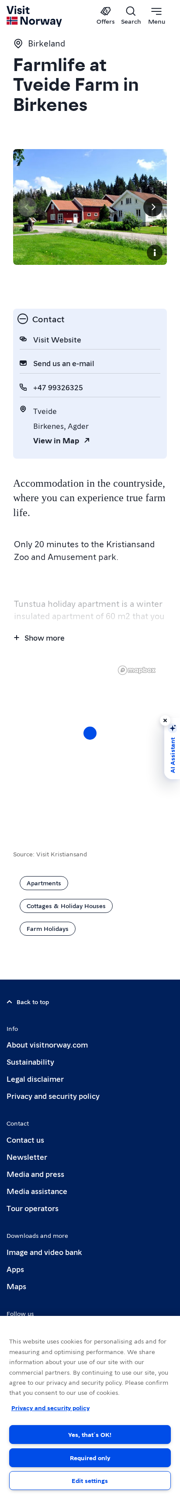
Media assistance (37, 1191)
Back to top (33, 1001)
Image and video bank (44, 1252)
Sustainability (30, 1061)
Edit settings (90, 1480)
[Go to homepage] (35, 16)
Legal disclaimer (35, 1078)
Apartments (44, 883)
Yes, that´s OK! (89, 1434)
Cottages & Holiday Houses (66, 905)
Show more (44, 637)
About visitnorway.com (47, 1044)
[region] (90, 1406)
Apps (15, 1269)
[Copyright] (155, 252)
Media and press (35, 1174)
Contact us (25, 1139)
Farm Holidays (48, 928)
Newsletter (27, 1156)
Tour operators (33, 1208)
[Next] (153, 207)
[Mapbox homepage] (137, 670)
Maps (16, 1286)
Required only (90, 1457)
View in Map (56, 440)
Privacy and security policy (53, 1096)
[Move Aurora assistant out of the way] (165, 720)
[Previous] (27, 207)
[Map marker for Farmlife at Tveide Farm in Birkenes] (90, 733)
